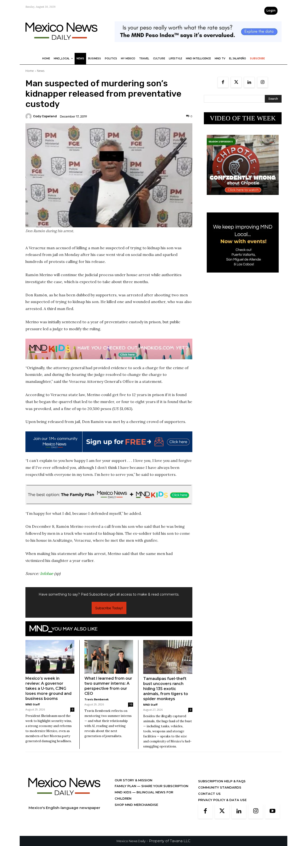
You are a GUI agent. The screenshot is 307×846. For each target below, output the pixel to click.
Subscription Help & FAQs (222, 781)
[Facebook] (223, 82)
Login (270, 10)
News (40, 71)
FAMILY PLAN (126, 786)
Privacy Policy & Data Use (222, 800)
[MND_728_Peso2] (198, 46)
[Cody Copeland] (29, 116)
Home (29, 71)
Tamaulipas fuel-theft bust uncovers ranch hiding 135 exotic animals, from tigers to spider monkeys (165, 688)
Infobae (46, 573)
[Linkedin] (249, 82)
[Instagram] (262, 82)
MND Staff (32, 704)
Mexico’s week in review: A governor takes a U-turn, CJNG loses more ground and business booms (48, 688)
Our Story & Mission (133, 780)
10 (130, 704)
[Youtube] (272, 811)
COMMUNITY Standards (219, 787)
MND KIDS (123, 792)
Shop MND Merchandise (136, 805)
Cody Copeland (45, 116)
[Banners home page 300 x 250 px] (243, 198)
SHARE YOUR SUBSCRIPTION (164, 786)
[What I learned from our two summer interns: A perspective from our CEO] (108, 657)
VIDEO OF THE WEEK (243, 118)
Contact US (209, 794)
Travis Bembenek (96, 699)
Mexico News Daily (131, 841)
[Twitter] (236, 82)
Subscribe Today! (109, 608)
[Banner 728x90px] (108, 349)
